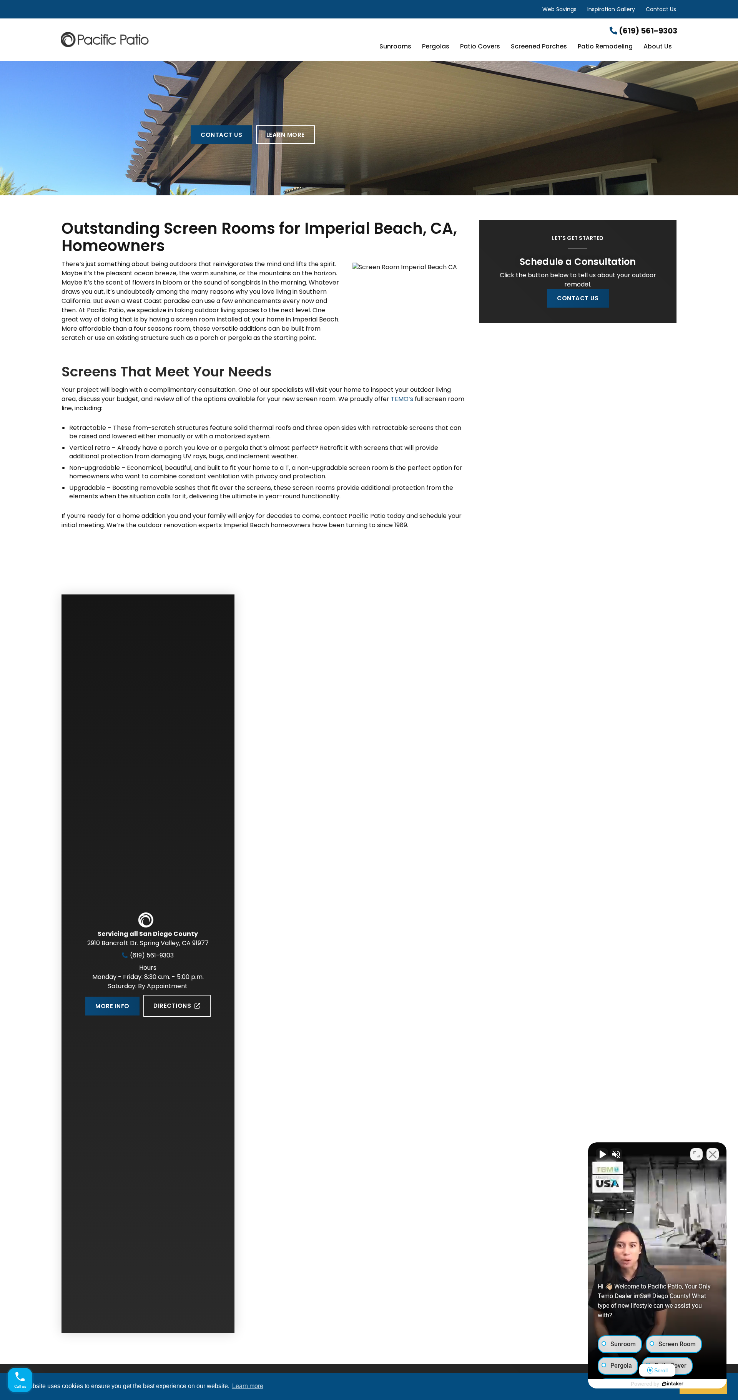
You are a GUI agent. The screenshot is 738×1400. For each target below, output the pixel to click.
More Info (112, 1006)
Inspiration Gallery (611, 9)
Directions (172, 1006)
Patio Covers (480, 47)
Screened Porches (539, 47)
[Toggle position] (696, 1154)
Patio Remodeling (605, 47)
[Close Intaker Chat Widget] (712, 1154)
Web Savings (559, 9)
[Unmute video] (602, 1154)
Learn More (285, 135)
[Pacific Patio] (163, 39)
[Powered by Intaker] (672, 1384)
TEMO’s (402, 399)
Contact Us (661, 9)
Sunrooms (395, 47)
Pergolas (435, 47)
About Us (657, 47)
